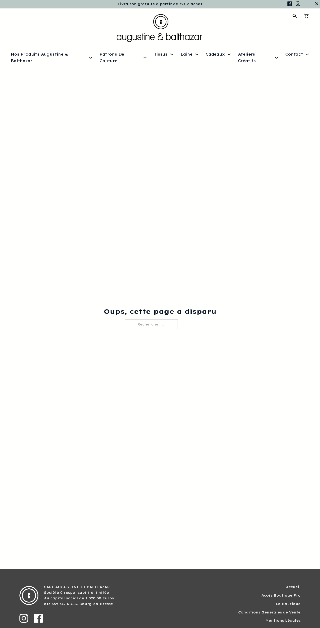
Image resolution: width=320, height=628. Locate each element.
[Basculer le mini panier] (306, 16)
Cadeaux (215, 54)
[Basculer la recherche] (295, 16)
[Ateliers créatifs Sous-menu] (276, 58)
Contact (294, 54)
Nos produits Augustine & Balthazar (39, 57)
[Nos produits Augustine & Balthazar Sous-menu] (91, 58)
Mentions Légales (283, 620)
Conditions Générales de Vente (269, 612)
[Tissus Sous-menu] (172, 54)
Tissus (160, 54)
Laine (187, 54)
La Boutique (288, 604)
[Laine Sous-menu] (197, 54)
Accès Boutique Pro (281, 595)
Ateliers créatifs (247, 57)
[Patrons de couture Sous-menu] (145, 58)
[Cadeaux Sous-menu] (229, 54)
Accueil (293, 587)
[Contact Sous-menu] (307, 54)
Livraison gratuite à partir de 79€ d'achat (160, 4)
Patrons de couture (112, 57)
